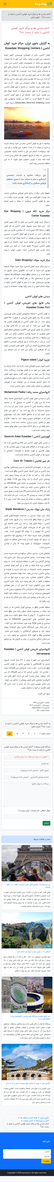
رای (9, 733)
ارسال (46, 823)
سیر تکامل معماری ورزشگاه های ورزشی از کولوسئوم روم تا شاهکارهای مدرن (30, 1017)
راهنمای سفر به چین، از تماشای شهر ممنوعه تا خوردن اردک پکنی (28, 1083)
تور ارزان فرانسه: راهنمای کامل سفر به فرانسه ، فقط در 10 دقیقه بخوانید (28, 886)
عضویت (46, 1161)
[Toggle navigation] (5, 3)
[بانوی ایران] (43, 4)
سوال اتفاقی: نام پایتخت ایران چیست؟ (34, 810)
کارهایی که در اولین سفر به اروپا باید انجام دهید (33, 951)
